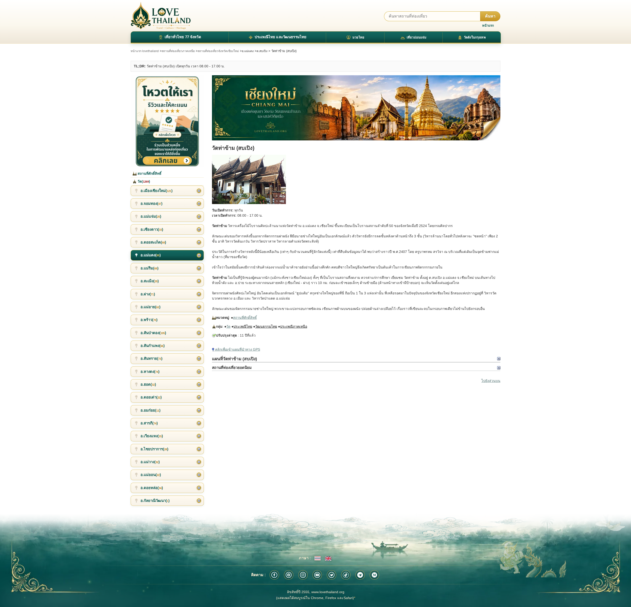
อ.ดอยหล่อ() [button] (151, 488)
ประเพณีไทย (242, 326)
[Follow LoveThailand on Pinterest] (288, 575)
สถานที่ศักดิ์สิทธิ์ (245, 318)
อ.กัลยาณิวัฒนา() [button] (155, 500)
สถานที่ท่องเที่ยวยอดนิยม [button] (232, 367)
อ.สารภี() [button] (149, 423)
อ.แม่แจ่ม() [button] (150, 216)
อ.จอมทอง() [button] (151, 203)
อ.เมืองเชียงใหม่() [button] (156, 191)
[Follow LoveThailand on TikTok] (346, 575)
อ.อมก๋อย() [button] (150, 410)
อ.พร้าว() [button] (149, 320)
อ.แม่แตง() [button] (150, 255)
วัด (228, 326)
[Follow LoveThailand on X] (331, 575)
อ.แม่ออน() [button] (150, 475)
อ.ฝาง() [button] (147, 294)
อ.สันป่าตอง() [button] (153, 333)
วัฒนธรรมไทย (266, 326)
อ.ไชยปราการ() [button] (154, 449)
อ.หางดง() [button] (149, 371)
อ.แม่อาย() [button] (150, 307)
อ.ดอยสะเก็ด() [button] (153, 242)
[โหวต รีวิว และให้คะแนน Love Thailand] (167, 121)
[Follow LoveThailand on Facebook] (274, 575)
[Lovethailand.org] (161, 15)
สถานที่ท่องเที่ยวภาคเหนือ (178, 51)
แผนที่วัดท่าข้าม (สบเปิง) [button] (234, 358)
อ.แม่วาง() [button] (150, 462)
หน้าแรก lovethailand (145, 51)
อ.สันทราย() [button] (151, 358)
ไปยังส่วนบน (490, 381)
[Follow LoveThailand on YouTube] (317, 575)
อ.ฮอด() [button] (148, 384)
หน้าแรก (488, 25)
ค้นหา (490, 16)
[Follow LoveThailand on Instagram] (303, 575)
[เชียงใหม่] (356, 108)
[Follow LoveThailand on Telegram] (360, 575)
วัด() (143, 181)
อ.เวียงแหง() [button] (151, 436)
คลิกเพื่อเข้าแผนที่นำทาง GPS (237, 349)
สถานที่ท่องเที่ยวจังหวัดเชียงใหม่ (218, 51)
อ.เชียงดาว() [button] (151, 229)
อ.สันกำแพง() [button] (152, 345)
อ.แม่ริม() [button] (149, 268)
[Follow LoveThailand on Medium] (374, 575)
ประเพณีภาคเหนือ (293, 326)
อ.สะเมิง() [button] (149, 281)
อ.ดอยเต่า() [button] (151, 397)
